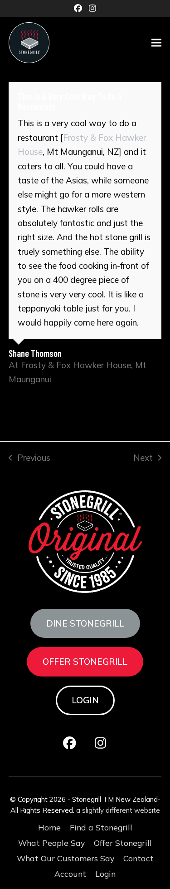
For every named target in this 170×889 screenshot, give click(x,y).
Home (49, 827)
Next (143, 458)
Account (70, 874)
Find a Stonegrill (101, 827)
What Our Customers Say (65, 858)
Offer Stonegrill (85, 661)
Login (85, 700)
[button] (156, 43)
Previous (29, 458)
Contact (138, 858)
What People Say (51, 843)
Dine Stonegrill (85, 623)
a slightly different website (118, 810)
